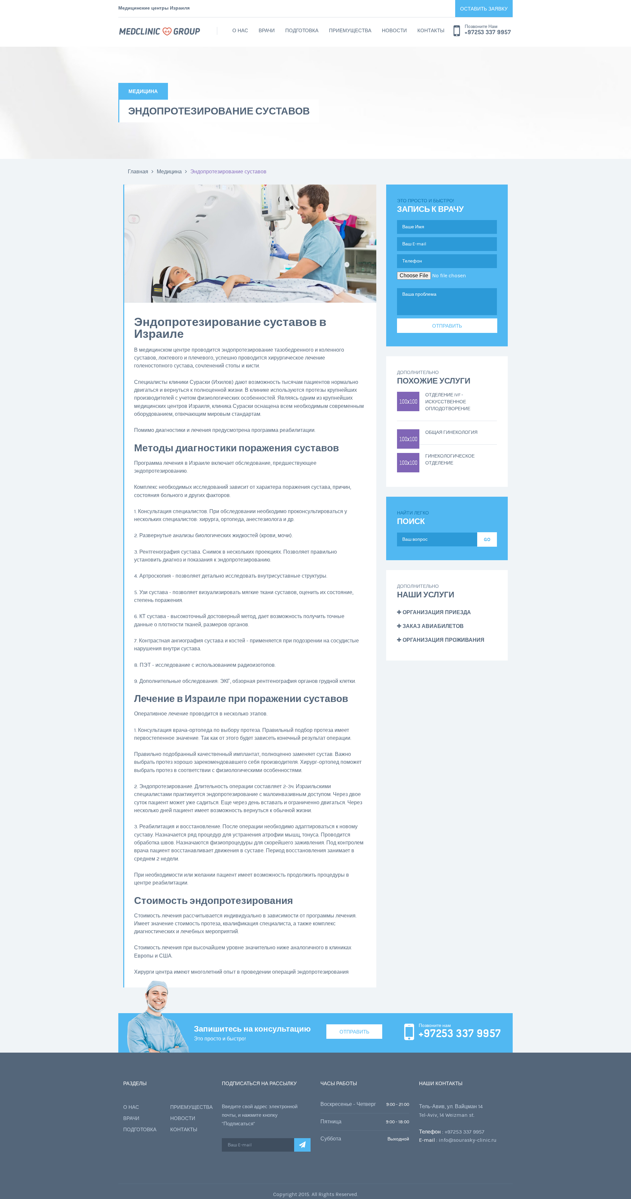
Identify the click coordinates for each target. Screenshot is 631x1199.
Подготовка (301, 31)
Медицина (169, 172)
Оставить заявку (484, 9)
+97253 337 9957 (488, 32)
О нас (240, 31)
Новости (394, 31)
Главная (138, 172)
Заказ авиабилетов (432, 626)
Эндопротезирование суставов (228, 172)
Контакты (430, 31)
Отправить (354, 1032)
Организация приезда (436, 612)
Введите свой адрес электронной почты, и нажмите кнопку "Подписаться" (259, 1115)
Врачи (267, 31)
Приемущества (350, 31)
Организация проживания (442, 640)
